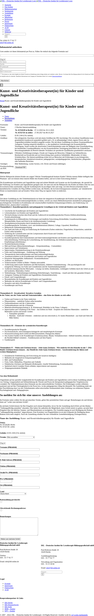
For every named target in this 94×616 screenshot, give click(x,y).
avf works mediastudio (79, 615)
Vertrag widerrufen (7, 594)
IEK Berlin (9, 603)
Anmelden (8, 120)
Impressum (8, 586)
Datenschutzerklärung (57, 76)
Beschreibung (10, 118)
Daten (7, 116)
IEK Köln (8, 607)
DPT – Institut (10, 611)
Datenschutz (9, 588)
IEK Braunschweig (12, 605)
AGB (7, 590)
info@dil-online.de (7, 43)
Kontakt (7, 584)
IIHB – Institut (10, 609)
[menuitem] (49, 5)
